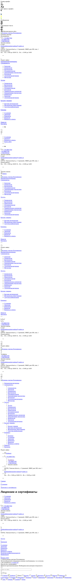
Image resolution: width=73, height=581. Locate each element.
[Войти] (1, 132)
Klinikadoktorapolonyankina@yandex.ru (12, 46)
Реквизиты (7, 116)
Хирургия (7, 66)
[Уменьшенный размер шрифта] (1, 3)
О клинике (7, 113)
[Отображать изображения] (2, 22)
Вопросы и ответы (10, 119)
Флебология (8, 94)
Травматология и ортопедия (12, 91)
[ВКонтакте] (5, 127)
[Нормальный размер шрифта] (2, 5)
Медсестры (7, 77)
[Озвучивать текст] (2, 27)
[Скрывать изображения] (1, 24)
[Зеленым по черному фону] (1, 18)
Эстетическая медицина (11, 76)
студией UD (14, 562)
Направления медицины (9, 61)
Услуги (3, 80)
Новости (3, 122)
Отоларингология (9, 71)
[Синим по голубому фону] (1, 14)
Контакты (4, 124)
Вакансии (7, 117)
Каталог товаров (6, 100)
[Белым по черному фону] (1, 12)
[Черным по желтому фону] (1, 16)
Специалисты (5, 63)
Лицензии (7, 114)
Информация (5, 554)
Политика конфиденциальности (10, 553)
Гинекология (8, 68)
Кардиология (8, 69)
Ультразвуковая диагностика (12, 72)
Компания (4, 542)
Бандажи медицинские (11, 103)
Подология (7, 74)
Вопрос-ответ (5, 558)
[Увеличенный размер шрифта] (2, 7)
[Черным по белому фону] (1, 10)
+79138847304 (7, 38)
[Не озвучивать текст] (1, 30)
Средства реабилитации (11, 107)
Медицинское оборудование (12, 105)
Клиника (3, 110)
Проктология (8, 86)
